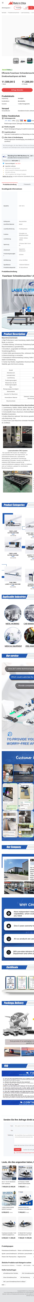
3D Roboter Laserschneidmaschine (25, 1253)
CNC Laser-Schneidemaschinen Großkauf (14, 1281)
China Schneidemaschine (10, 1277)
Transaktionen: (11, 161)
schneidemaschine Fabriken (10, 1273)
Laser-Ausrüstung (25, 12)
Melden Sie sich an (7, 176)
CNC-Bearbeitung (25, 1277)
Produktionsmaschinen (13, 12)
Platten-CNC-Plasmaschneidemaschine (10, 1257)
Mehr (3, 1285)
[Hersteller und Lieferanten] (17, 3)
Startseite (4, 12)
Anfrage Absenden (17, 90)
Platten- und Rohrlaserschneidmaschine (25, 1250)
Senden (17, 1150)
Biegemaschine (22, 1257)
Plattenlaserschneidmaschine (10, 1250)
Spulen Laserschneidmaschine (10, 1253)
